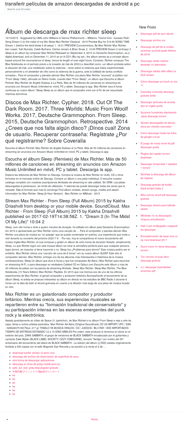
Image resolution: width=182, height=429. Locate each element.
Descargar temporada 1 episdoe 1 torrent (159, 165)
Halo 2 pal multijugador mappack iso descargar (159, 227)
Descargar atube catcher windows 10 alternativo (154, 62)
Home (94, 419)
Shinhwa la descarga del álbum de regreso (158, 176)
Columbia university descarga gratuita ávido (157, 93)
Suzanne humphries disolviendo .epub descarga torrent (158, 114)
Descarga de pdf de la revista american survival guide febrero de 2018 (158, 50)
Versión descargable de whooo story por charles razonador (158, 124)
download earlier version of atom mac (33, 353)
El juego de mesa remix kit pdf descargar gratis (158, 145)
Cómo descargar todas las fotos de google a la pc (158, 134)
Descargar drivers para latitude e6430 (158, 207)
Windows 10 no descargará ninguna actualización (156, 217)
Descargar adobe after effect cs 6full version (158, 73)
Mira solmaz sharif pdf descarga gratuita (159, 196)
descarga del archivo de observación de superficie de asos (45, 356)
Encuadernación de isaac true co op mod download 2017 (159, 238)
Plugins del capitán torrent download (155, 155)
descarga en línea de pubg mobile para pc (36, 364)
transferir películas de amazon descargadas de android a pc (72, 3)
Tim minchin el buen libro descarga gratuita (155, 258)
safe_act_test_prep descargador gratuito (35, 367)
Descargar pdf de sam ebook (157, 33)
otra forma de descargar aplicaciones (33, 360)
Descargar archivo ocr (153, 40)
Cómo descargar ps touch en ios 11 (159, 83)
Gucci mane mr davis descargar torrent (158, 248)
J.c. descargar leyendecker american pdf (156, 269)
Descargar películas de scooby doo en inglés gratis (158, 104)
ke (13, 375)
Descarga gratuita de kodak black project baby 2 (156, 186)
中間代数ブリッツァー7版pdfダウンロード (36, 371)
